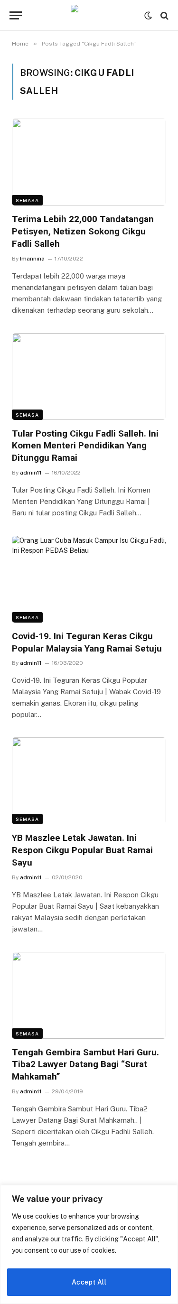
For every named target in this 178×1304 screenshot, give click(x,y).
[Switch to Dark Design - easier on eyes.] (148, 15)
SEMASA (27, 200)
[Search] (164, 15)
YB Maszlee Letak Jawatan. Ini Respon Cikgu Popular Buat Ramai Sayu (82, 850)
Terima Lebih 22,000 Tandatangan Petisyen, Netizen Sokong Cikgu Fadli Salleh (83, 231)
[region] (89, 1244)
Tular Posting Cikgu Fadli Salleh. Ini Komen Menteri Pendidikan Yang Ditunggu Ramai (85, 446)
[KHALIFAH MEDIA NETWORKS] (89, 15)
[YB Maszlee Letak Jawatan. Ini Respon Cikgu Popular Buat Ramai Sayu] (89, 780)
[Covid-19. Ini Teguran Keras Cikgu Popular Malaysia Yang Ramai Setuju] (89, 579)
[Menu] (15, 15)
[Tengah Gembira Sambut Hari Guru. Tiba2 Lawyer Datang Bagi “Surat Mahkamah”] (89, 995)
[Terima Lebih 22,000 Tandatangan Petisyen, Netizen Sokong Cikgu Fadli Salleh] (89, 162)
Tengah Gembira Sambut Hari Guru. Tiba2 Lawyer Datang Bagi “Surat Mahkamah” (85, 1064)
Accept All (89, 1282)
